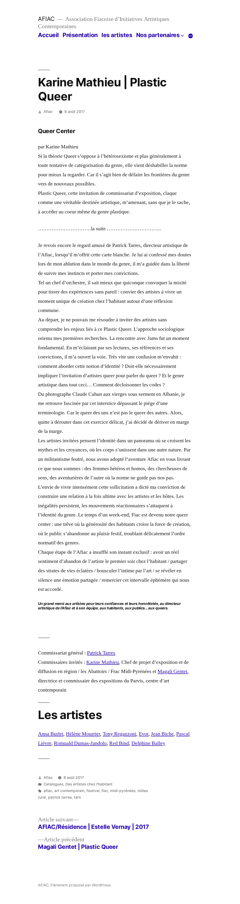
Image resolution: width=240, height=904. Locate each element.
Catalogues (53, 784)
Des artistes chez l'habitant (88, 784)
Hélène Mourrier (83, 734)
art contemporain (69, 791)
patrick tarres (60, 797)
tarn (77, 797)
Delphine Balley (148, 743)
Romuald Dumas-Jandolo (80, 743)
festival (92, 791)
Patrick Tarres (101, 653)
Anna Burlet (50, 734)
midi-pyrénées (122, 791)
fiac (104, 791)
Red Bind (119, 743)
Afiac (48, 111)
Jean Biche (162, 734)
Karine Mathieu (102, 662)
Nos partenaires (158, 34)
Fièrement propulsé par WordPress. (81, 885)
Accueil (48, 34)
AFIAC (46, 18)
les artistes (116, 34)
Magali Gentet (172, 671)
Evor (143, 734)
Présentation (80, 34)
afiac (48, 791)
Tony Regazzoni (119, 734)
